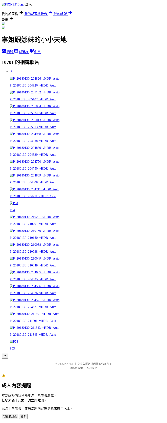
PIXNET (69, 363)
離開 (23, 416)
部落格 (24, 52)
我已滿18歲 (10, 416)
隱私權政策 (76, 367)
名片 (37, 52)
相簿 (10, 52)
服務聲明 (92, 367)
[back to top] (5, 356)
